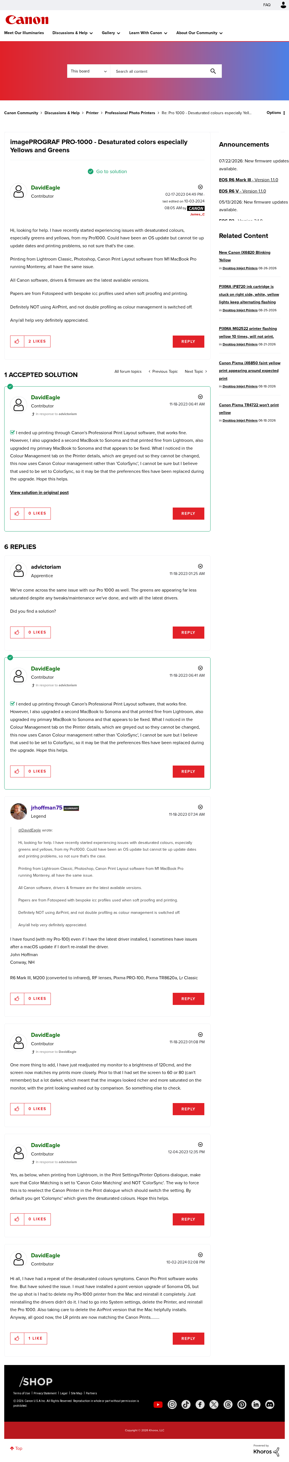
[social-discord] (269, 1404)
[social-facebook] (200, 1404)
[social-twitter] (213, 1404)
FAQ (267, 5)
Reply (188, 342)
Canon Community (27, 20)
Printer (92, 113)
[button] (17, 341)
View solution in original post (39, 492)
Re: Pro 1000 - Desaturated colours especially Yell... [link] (206, 113)
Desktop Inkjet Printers (240, 268)
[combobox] (166, 71)
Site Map (76, 1393)
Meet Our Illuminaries (24, 33)
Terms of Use (21, 1393)
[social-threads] (228, 1404)
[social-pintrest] (241, 1404)
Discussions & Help (69, 33)
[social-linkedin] (255, 1404)
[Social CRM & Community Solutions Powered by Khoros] (266, 1450)
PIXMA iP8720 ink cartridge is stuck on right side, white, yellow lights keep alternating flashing (249, 294)
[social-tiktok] (186, 1404)
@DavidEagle (29, 830)
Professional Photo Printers (130, 113)
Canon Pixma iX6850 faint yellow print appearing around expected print (250, 371)
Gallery (108, 33)
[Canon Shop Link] (33, 1381)
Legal (63, 1393)
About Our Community (196, 33)
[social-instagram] (172, 1404)
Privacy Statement (45, 1393)
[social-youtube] (158, 1404)
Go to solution (111, 171)
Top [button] (18, 1448)
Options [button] (274, 113)
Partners (91, 1393)
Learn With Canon (145, 33)
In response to (56, 413)
